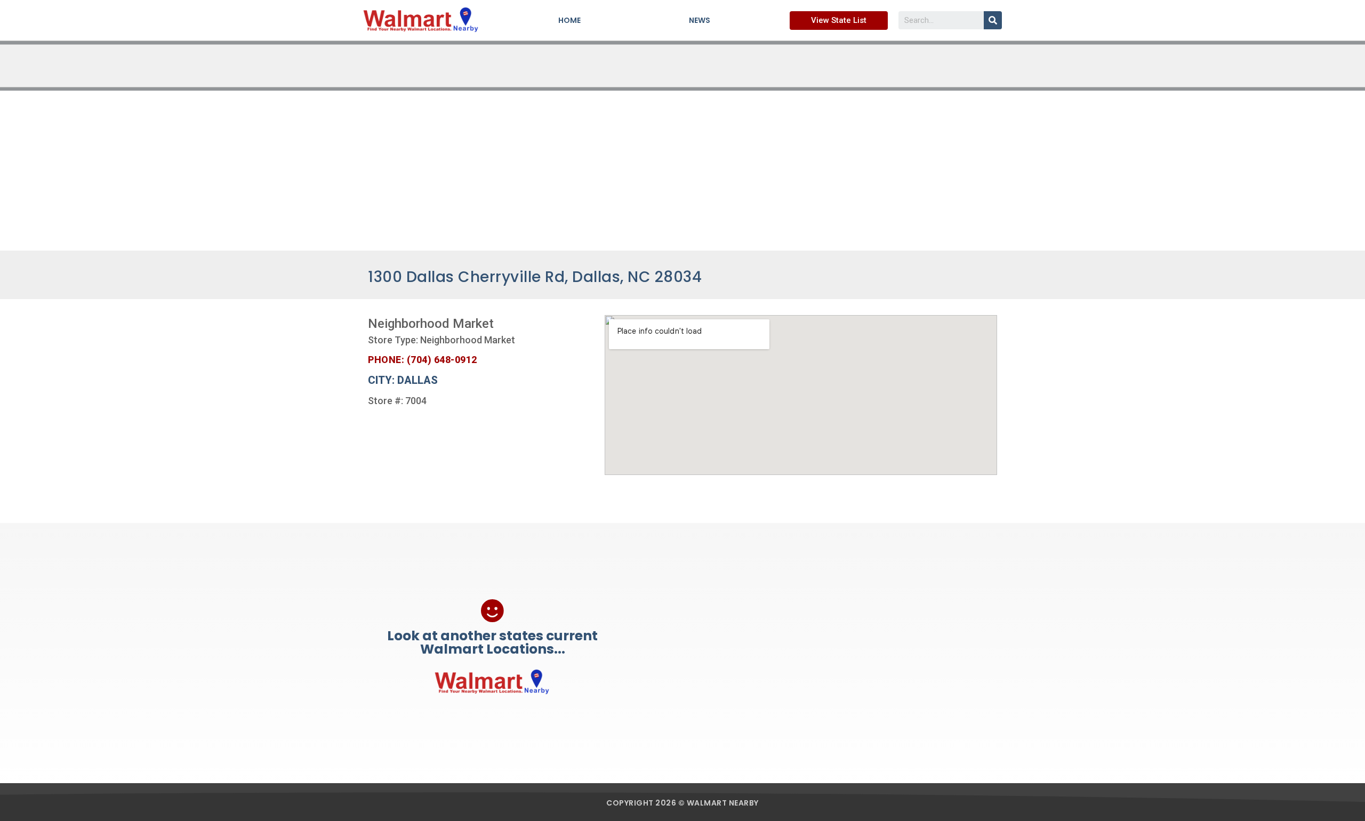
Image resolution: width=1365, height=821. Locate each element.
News (699, 20)
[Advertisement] (682, 170)
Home (569, 20)
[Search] (993, 20)
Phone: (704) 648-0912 (422, 359)
